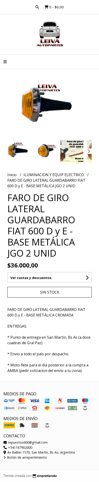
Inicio (12, 174)
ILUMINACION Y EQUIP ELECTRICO (54, 174)
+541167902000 (19, 447)
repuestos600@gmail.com (27, 442)
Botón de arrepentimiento (26, 457)
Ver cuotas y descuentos (31, 278)
